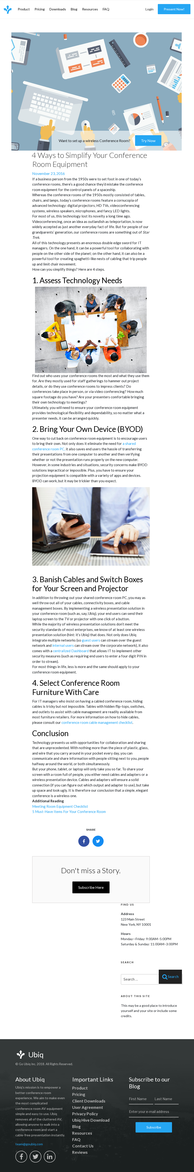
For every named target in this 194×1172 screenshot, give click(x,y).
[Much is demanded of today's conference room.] (91, 330)
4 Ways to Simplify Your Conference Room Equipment (89, 159)
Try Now (148, 140)
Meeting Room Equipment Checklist (60, 806)
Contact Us (82, 1145)
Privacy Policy (85, 1113)
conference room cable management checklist (97, 722)
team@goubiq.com (29, 1144)
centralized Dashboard (71, 651)
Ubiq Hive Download (91, 1120)
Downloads (57, 9)
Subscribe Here (91, 887)
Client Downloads (88, 1100)
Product (24, 9)
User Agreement (87, 1107)
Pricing (40, 9)
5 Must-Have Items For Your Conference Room (69, 811)
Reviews (80, 1152)
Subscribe (153, 1127)
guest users (91, 640)
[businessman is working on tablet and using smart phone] (91, 526)
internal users (63, 645)
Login (150, 9)
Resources (90, 9)
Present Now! (174, 9)
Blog (74, 9)
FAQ (106, 9)
